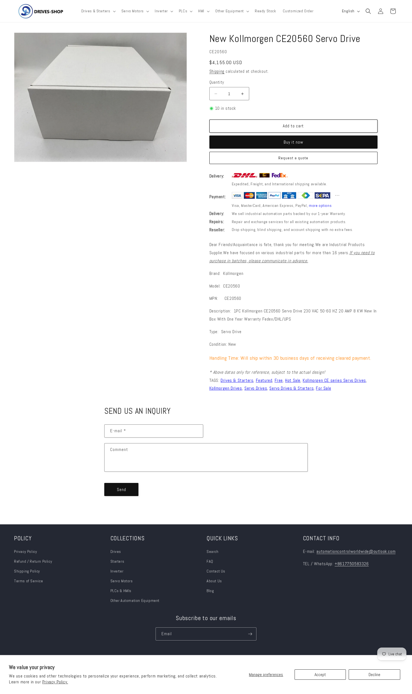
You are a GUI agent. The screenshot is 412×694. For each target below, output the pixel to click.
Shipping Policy (27, 571)
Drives (115, 551)
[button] (98, 11)
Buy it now (293, 142)
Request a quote (293, 157)
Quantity (216, 82)
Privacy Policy (25, 551)
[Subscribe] (250, 634)
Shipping (217, 71)
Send (121, 489)
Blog (210, 590)
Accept (320, 674)
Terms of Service (28, 580)
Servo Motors (121, 580)
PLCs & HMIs (121, 590)
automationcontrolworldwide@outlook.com (355, 551)
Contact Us (216, 571)
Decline (374, 674)
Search (213, 551)
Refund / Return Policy (33, 561)
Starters (117, 561)
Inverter (117, 571)
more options (320, 205)
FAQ (210, 561)
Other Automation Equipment (135, 600)
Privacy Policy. (55, 682)
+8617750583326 (352, 564)
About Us (214, 580)
